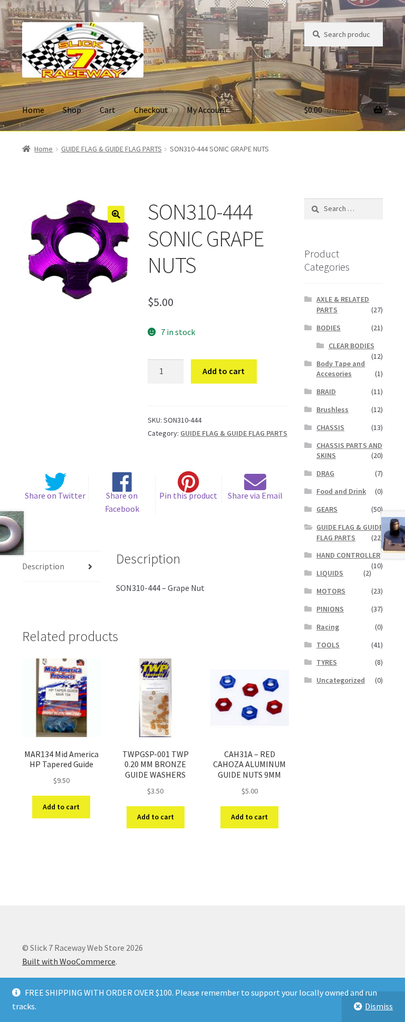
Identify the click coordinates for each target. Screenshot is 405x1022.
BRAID (326, 391)
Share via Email (255, 495)
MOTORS (330, 591)
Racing (327, 627)
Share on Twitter (55, 495)
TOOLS (328, 645)
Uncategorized (340, 680)
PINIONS (330, 609)
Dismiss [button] (379, 1006)
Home (33, 109)
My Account (207, 109)
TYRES (326, 662)
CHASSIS (330, 427)
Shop (72, 109)
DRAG (325, 473)
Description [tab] (43, 566)
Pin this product (188, 495)
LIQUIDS (329, 573)
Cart (107, 109)
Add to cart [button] (61, 806)
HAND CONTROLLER (348, 555)
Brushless (332, 409)
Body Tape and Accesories (340, 369)
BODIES (328, 327)
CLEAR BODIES (351, 345)
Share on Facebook (122, 502)
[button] (116, 214)
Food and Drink (341, 491)
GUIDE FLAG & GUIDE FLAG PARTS (111, 149)
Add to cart (223, 371)
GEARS (327, 509)
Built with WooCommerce (68, 961)
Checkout (151, 109)
